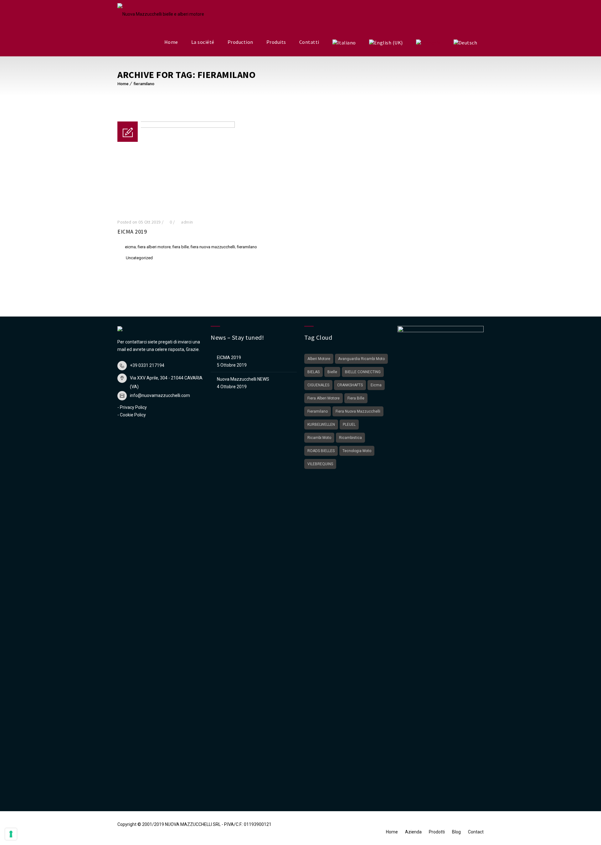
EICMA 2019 (132, 231)
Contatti (309, 42)
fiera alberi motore (154, 247)
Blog (456, 831)
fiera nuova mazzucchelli (213, 247)
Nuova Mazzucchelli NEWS (243, 379)
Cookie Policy (133, 414)
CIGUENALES (318, 385)
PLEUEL (349, 424)
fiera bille (180, 247)
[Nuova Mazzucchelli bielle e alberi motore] (160, 14)
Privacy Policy (133, 407)
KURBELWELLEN (321, 424)
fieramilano (144, 83)
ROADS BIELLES (321, 451)
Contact (476, 831)
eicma (130, 247)
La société (202, 42)
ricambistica (350, 437)
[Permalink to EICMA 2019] (176, 126)
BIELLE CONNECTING (363, 372)
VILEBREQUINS (320, 464)
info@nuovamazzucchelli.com (160, 395)
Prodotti (437, 831)
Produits (276, 42)
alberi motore (318, 359)
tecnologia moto (356, 451)
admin (187, 222)
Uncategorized (139, 257)
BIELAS (313, 372)
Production (240, 42)
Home (171, 42)
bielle (332, 372)
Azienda (413, 831)
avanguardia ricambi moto (361, 359)
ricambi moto (319, 437)
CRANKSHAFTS (350, 385)
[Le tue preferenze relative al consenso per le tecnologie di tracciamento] (11, 834)
